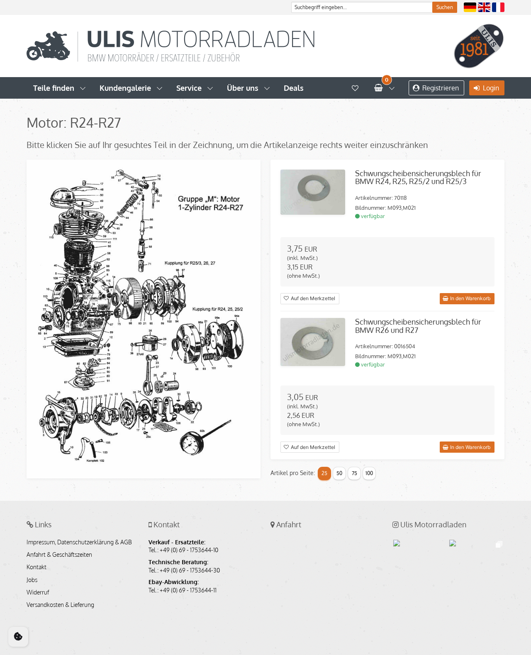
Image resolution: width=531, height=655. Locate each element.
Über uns (242, 87)
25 (324, 473)
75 (354, 473)
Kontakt (36, 567)
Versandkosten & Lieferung (60, 605)
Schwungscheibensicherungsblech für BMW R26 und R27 (418, 326)
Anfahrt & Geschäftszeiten (59, 554)
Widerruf (38, 592)
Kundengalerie (125, 87)
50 (339, 473)
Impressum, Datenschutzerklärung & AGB (79, 542)
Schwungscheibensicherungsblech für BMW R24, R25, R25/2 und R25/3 (418, 177)
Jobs (32, 580)
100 (369, 473)
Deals (294, 87)
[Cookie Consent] (18, 637)
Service (189, 87)
